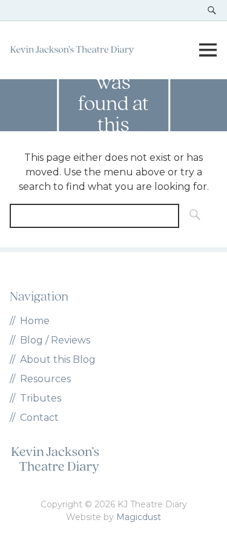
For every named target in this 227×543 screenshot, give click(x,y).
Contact (39, 417)
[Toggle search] (211, 10)
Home (35, 321)
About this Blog (58, 359)
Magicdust (138, 517)
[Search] (191, 216)
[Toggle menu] (207, 50)
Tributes (40, 398)
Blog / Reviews (55, 340)
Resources (45, 379)
